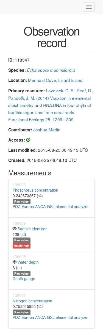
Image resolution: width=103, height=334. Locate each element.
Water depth (28, 262)
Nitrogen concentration (32, 300)
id (23, 234)
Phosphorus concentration (35, 190)
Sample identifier (32, 228)
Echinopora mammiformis (51, 70)
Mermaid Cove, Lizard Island (55, 80)
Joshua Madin (46, 129)
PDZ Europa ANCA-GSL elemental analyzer (51, 206)
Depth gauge (24, 278)
